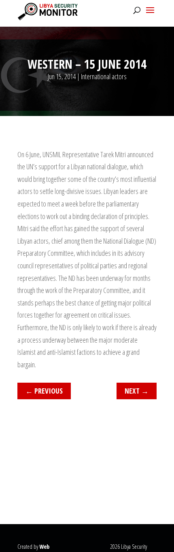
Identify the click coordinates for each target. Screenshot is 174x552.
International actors (104, 76)
